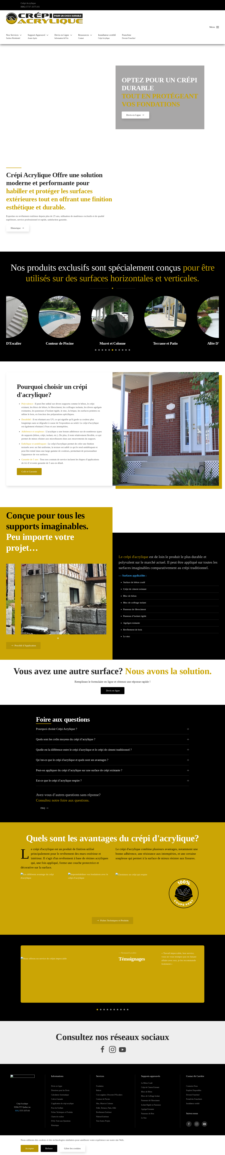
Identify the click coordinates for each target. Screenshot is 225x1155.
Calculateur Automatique (60, 1095)
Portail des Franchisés (194, 1099)
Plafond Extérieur (102, 1117)
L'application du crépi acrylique (62, 1103)
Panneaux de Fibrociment (150, 1100)
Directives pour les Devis (60, 1090)
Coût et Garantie (29, 471)
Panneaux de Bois (147, 1114)
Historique (16, 228)
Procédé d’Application (25, 645)
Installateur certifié (192, 1103)
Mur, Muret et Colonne (104, 1103)
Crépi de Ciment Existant (150, 1087)
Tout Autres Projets (103, 1121)
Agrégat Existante (147, 1109)
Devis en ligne (113, 690)
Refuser (49, 1148)
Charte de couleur (57, 1117)
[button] (14, 36)
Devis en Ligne (133, 115)
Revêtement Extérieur (104, 1112)
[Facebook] (102, 1049)
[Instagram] (112, 1049)
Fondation (99, 1086)
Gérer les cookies (72, 1148)
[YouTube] (122, 1049)
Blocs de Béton (146, 1092)
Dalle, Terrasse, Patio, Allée (106, 1108)
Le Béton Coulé (146, 1083)
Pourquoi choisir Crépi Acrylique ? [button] (56, 728)
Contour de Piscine (103, 1099)
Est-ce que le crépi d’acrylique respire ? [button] (59, 780)
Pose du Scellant (57, 1108)
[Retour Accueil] (44, 18)
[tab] (95, 350)
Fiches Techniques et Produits (114, 920)
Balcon (98, 1090)
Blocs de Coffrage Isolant (150, 1096)
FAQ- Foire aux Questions (61, 1121)
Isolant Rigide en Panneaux (151, 1105)
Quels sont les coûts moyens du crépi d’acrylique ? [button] (65, 739)
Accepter (29, 1148)
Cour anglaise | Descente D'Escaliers (109, 1095)
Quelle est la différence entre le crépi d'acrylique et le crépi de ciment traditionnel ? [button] (84, 749)
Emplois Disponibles (193, 1090)
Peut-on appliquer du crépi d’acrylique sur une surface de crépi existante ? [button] (79, 770)
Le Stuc (144, 1118)
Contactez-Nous (192, 1086)
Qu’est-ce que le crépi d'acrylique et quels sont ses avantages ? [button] (72, 759)
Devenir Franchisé (192, 1095)
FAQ (43, 808)
